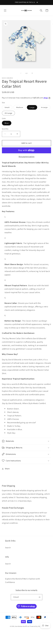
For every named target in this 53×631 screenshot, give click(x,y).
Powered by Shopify (36, 626)
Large (32, 107)
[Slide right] (32, 73)
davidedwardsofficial (22, 626)
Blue (7, 123)
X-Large (45, 108)
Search (8, 547)
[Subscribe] (39, 597)
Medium (21, 108)
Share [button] (7, 468)
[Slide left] (21, 73)
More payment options (26, 156)
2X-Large (8, 113)
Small (8, 108)
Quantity (5, 129)
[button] (5, 10)
